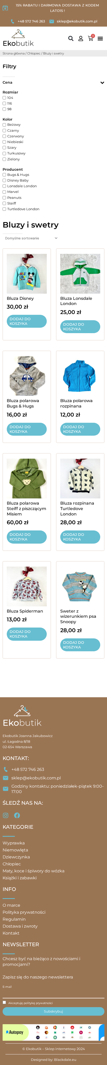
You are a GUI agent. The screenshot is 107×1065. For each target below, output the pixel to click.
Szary (11, 148)
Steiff (11, 203)
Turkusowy (16, 153)
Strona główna (14, 53)
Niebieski (15, 142)
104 (10, 98)
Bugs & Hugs (18, 175)
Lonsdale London (22, 186)
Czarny (13, 130)
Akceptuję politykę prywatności (30, 1003)
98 (9, 109)
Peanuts (14, 198)
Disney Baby (18, 180)
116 (9, 103)
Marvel (13, 192)
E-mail (7, 987)
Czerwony (15, 136)
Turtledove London (23, 209)
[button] (71, 38)
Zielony (13, 159)
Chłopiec (34, 53)
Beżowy (14, 125)
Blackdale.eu (65, 1060)
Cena (7, 82)
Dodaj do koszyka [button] (20, 321)
